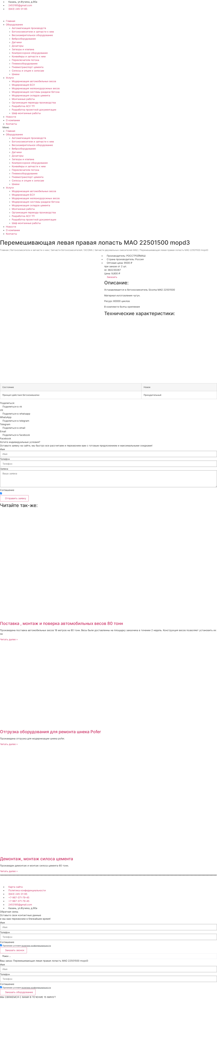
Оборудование (14, 24)
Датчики (17, 42)
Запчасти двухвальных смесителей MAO (116, 250)
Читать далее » (9, 639)
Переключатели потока (25, 60)
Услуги (10, 77)
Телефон (5, 459)
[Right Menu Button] (215, 1000)
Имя (2, 449)
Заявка (4, 469)
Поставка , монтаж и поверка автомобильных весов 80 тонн (61, 623)
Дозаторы (17, 45)
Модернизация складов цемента (31, 95)
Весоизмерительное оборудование (32, 35)
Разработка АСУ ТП (23, 106)
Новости (11, 116)
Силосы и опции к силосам (28, 70)
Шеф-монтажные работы (26, 113)
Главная (10, 21)
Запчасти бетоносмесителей (66, 250)
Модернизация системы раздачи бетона (35, 91)
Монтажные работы (23, 99)
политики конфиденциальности (36, 494)
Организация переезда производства (34, 102)
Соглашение (7, 490)
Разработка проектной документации (34, 109)
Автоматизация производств (29, 28)
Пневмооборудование (24, 63)
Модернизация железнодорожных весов (36, 88)
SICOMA (88, 250)
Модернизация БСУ (23, 84)
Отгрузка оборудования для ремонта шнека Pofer (50, 731)
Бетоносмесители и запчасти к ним (33, 31)
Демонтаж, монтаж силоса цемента (36, 858)
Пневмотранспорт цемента (27, 67)
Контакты (11, 123)
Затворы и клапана (23, 49)
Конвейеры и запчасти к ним (29, 56)
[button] (108, 127)
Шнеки (15, 74)
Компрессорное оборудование (30, 52)
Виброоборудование (24, 38)
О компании (13, 120)
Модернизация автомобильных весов (34, 81)
